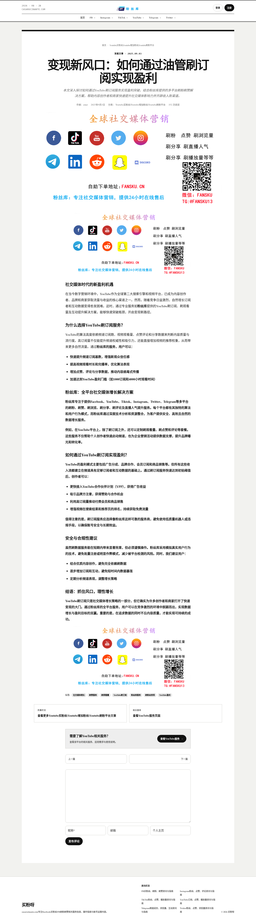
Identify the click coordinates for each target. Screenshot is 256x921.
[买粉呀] (128, 10)
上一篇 (71, 758)
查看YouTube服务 (171, 738)
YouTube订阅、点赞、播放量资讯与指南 (197, 901)
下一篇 (184, 758)
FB (91, 17)
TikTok (121, 17)
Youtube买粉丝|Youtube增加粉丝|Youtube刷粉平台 (132, 45)
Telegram (153, 17)
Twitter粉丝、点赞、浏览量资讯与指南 (197, 910)
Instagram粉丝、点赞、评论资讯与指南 (197, 893)
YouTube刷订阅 (120, 695)
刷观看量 (105, 695)
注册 (229, 7)
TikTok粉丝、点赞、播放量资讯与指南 (158, 901)
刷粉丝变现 (150, 695)
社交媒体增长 (79, 695)
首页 (82, 17)
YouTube (137, 17)
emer (85, 104)
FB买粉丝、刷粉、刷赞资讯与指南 (157, 891)
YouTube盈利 (164, 695)
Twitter (169, 17)
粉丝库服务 (136, 695)
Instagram (105, 17)
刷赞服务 (93, 695)
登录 (218, 7)
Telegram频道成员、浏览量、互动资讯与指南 (159, 910)
